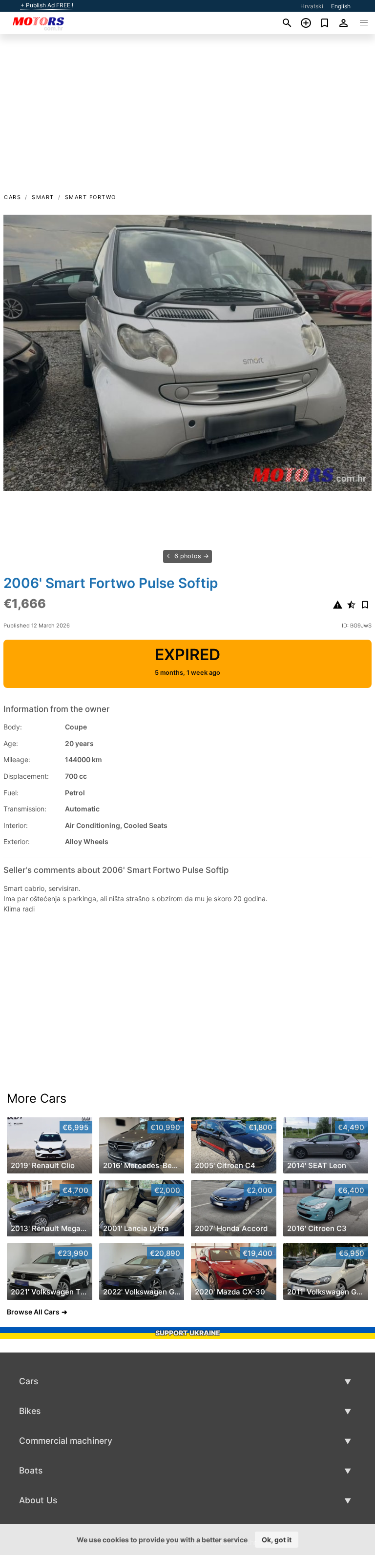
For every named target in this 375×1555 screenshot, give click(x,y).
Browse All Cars (33, 1312)
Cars (12, 197)
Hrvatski (311, 6)
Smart (43, 197)
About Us (38, 1500)
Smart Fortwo (90, 197)
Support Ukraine (187, 1333)
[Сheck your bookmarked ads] (324, 23)
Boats (30, 1470)
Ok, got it (277, 1539)
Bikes (30, 1411)
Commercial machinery (65, 1440)
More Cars (36, 1098)
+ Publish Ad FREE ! (47, 5)
